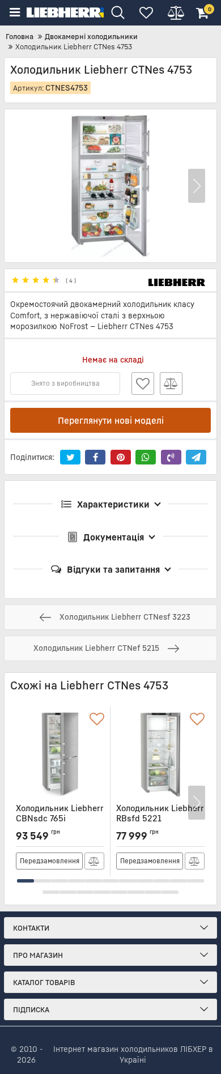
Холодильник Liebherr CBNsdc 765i (60, 818)
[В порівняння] (171, 383)
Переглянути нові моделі (111, 420)
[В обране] (142, 383)
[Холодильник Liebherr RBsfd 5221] (160, 754)
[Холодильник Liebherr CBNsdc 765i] (60, 754)
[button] (196, 186)
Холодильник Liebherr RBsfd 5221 (160, 818)
